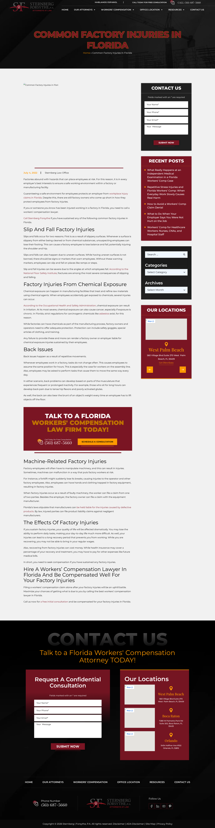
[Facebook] (151, 806)
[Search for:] (166, 254)
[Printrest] (170, 806)
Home (65, 10)
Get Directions (166, 362)
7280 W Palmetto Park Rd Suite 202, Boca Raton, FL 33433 (171, 723)
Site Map (150, 824)
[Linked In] (157, 806)
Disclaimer (119, 824)
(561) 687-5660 (58, 442)
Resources (175, 10)
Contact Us (197, 10)
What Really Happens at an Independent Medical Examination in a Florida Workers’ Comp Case (164, 175)
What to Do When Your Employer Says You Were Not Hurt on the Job (165, 217)
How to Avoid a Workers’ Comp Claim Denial (166, 205)
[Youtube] (164, 806)
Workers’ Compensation (90, 782)
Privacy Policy (164, 824)
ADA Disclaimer (135, 824)
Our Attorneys (83, 10)
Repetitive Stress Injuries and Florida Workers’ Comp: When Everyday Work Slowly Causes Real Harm (166, 192)
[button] (150, 369)
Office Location (150, 10)
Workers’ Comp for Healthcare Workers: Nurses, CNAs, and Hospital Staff (166, 231)
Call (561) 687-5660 (189, 2)
